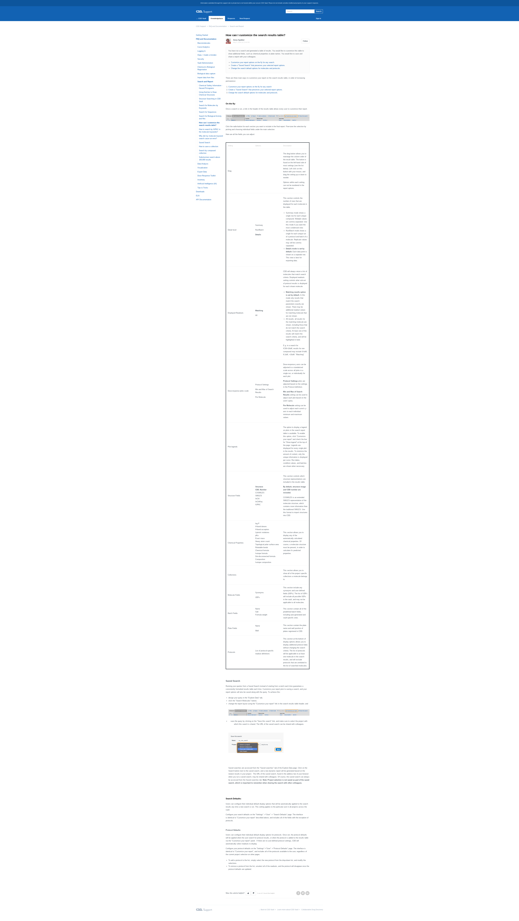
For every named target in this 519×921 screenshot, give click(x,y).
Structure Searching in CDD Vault (210, 100)
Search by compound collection (207, 152)
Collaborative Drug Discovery (312, 910)
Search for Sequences (207, 112)
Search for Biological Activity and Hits (210, 117)
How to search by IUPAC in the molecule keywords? (209, 130)
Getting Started (202, 35)
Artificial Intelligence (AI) (207, 184)
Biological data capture (206, 74)
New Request (245, 18)
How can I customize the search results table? (209, 124)
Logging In (201, 51)
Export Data (202, 172)
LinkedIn (307, 893)
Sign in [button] (318, 18)
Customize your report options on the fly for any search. (253, 62)
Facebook (298, 893)
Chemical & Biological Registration (206, 68)
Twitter (303, 893)
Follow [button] (305, 41)
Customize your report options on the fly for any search (250, 87)
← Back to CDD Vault (266, 910)
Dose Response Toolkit (206, 176)
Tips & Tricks (202, 188)
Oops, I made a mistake (206, 55)
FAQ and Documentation (218, 26)
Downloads (200, 192)
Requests (231, 18)
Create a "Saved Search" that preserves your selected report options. (258, 65)
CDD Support (201, 26)
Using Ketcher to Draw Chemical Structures (208, 93)
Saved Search (204, 143)
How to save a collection (208, 146)
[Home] (204, 11)
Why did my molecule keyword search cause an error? (211, 137)
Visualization (202, 168)
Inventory (201, 180)
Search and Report (237, 26)
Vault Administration (205, 63)
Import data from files (205, 78)
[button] (248, 893)
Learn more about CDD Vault (287, 910)
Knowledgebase (217, 18)
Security (200, 59)
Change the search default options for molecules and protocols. (255, 68)
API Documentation (203, 200)
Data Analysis (202, 164)
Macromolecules (203, 43)
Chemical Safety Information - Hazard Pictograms (210, 86)
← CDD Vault (201, 18)
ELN (197, 196)
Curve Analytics (203, 47)
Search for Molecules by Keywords (208, 106)
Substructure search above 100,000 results (209, 158)
